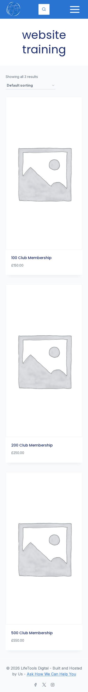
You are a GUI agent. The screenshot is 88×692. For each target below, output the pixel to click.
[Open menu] (74, 9)
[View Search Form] (44, 9)
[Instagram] (52, 684)
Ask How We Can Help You (51, 674)
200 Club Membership (32, 445)
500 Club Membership (32, 633)
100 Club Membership (31, 257)
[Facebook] (35, 684)
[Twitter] (44, 684)
